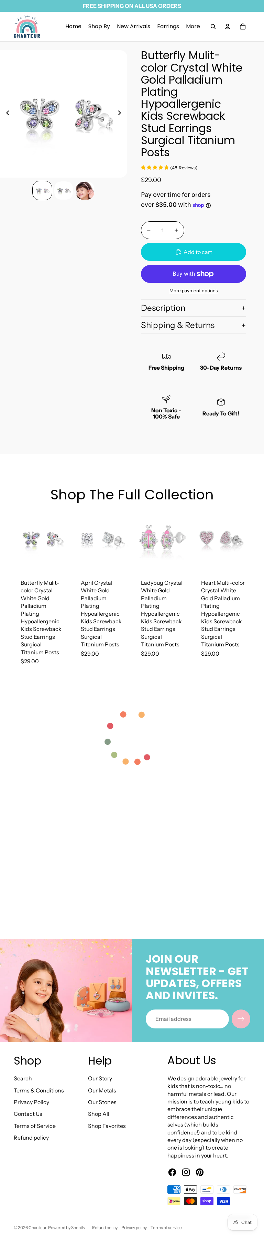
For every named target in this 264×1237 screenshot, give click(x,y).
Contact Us (28, 1113)
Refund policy (31, 1137)
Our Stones (102, 1102)
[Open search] (213, 26)
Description (163, 308)
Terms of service (166, 1227)
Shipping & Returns (177, 325)
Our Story (100, 1078)
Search (23, 1078)
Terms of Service (35, 1125)
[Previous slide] (5, 113)
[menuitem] (193, 26)
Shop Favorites (107, 1125)
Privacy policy (134, 1227)
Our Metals (102, 1090)
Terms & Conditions (39, 1090)
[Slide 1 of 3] (42, 190)
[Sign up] (241, 1018)
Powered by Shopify (66, 1227)
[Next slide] (121, 113)
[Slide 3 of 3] (85, 190)
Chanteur (37, 1227)
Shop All (98, 1113)
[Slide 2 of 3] (63, 190)
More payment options (193, 290)
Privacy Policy (31, 1102)
